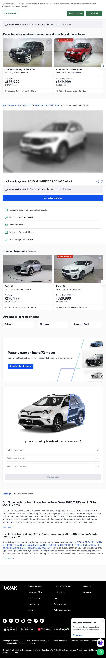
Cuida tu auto (33, 604)
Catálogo (7, 494)
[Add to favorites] (48, 42)
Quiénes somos (60, 604)
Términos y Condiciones (79, 641)
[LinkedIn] (29, 621)
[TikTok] (36, 621)
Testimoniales (59, 592)
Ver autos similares (53, 198)
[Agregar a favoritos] (101, 181)
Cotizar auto (53, 477)
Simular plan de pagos (20, 366)
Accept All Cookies (76, 13)
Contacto (87, 586)
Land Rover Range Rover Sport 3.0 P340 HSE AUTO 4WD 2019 (44, 545)
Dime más (78, 635)
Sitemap (31, 643)
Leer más (7, 527)
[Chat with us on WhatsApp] (100, 652)
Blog (55, 598)
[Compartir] (97, 181)
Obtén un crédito (35, 592)
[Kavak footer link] (10, 598)
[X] (23, 621)
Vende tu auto (34, 598)
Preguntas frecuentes (23, 494)
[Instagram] (11, 621)
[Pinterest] (42, 621)
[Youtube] (17, 621)
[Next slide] (103, 66)
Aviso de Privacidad (59, 641)
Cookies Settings (10, 13)
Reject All (94, 13)
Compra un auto (34, 586)
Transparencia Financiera (15, 643)
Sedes (30, 610)
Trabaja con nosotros (62, 610)
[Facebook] (5, 621)
